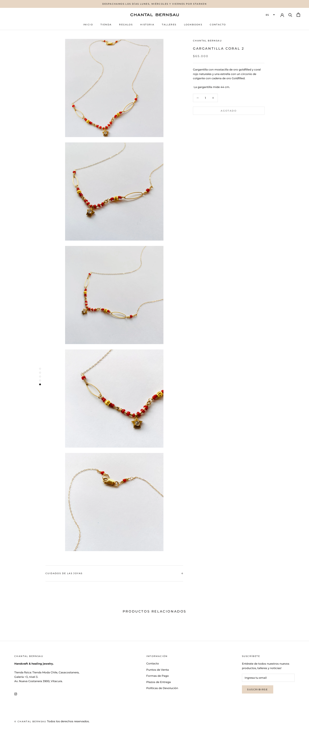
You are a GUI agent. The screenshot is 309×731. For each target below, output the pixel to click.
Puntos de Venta (157, 669)
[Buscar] (290, 15)
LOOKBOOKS (193, 24)
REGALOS (126, 24)
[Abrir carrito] (298, 15)
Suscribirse (257, 689)
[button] (270, 15)
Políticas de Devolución (162, 688)
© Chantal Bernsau (30, 721)
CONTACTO (218, 24)
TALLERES (169, 24)
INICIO (88, 24)
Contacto (152, 663)
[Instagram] (15, 694)
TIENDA (106, 24)
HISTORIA (147, 24)
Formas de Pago (157, 675)
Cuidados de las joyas (63, 573)
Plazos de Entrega (158, 682)
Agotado (229, 110)
